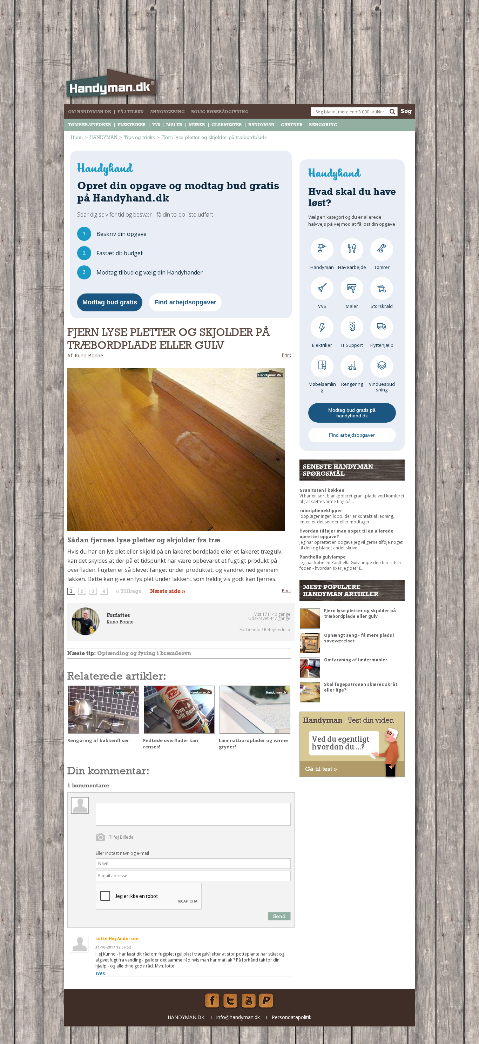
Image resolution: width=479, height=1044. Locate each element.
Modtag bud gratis (109, 302)
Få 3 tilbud (130, 111)
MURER (197, 124)
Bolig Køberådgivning (220, 111)
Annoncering (167, 111)
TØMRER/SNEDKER (89, 124)
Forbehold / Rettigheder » (265, 630)
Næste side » (167, 591)
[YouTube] (248, 1000)
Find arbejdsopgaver (185, 302)
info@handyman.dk (238, 1017)
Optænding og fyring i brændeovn (144, 653)
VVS (156, 124)
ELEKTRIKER (131, 124)
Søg (406, 110)
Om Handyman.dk (89, 111)
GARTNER (292, 124)
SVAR (100, 973)
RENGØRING (323, 124)
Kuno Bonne (120, 622)
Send (279, 916)
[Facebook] (212, 1000)
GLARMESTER (226, 124)
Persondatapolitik (291, 1017)
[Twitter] (230, 1000)
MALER (174, 124)
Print (286, 355)
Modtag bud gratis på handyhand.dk (352, 412)
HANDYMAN (261, 124)
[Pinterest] (266, 1000)
